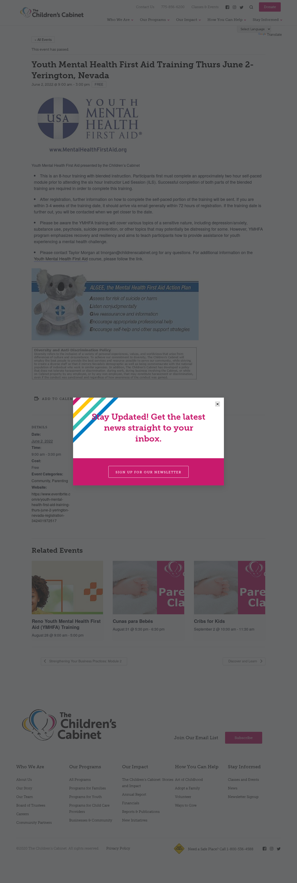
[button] (217, 404)
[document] (148, 441)
